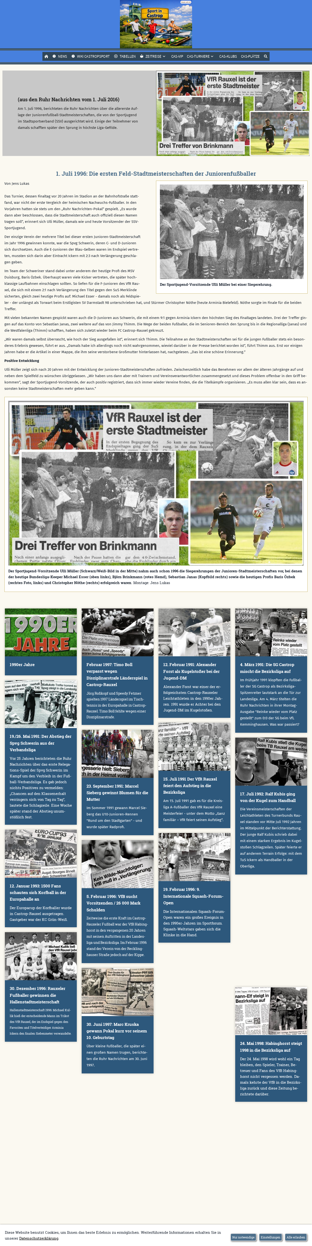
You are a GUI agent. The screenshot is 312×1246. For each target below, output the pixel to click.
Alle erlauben (296, 1237)
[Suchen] (266, 56)
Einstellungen (270, 1237)
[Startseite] (46, 56)
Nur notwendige (243, 1237)
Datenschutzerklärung (38, 1238)
